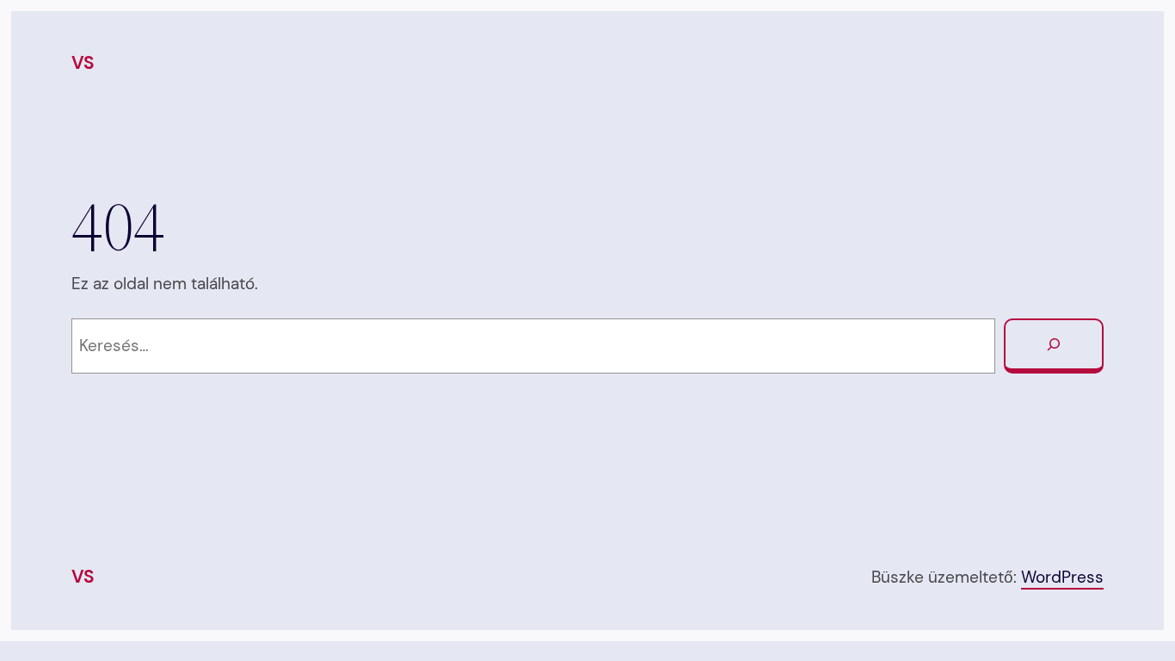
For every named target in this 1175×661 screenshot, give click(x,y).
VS (83, 63)
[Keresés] (1054, 346)
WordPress (1062, 577)
